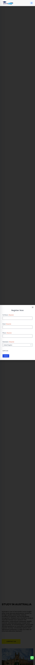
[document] (17, 332)
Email (7, 324)
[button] (32, 307)
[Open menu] (31, 3)
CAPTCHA (5, 350)
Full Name (8, 315)
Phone (7, 333)
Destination (8, 341)
